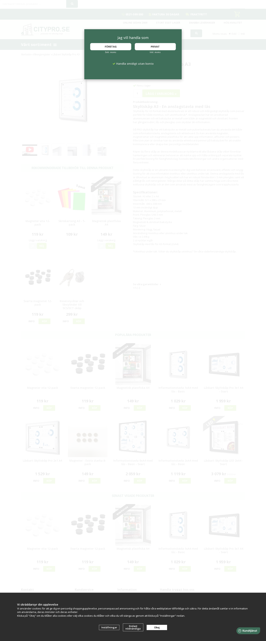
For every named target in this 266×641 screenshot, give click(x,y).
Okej (157, 627)
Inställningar (109, 627)
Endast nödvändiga (133, 627)
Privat (155, 46)
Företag (111, 46)
